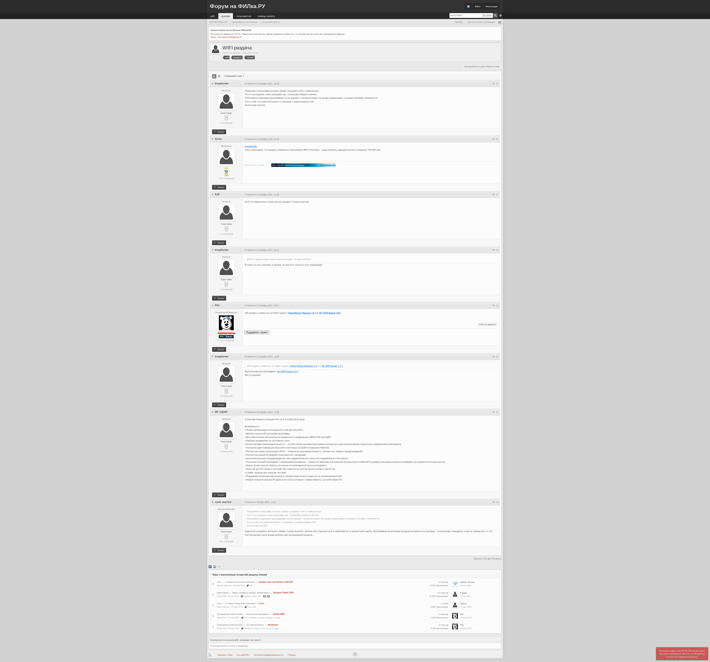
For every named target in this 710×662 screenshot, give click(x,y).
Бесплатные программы (257, 614)
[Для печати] (214, 566)
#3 (494, 194)
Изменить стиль (225, 655)
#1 (494, 83)
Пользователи (243, 16)
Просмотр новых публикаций (481, 22)
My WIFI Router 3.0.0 (329, 312)
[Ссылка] (303, 165)
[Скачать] (219, 566)
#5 (494, 305)
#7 (494, 412)
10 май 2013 (466, 618)
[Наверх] (355, 654)
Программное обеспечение (230, 614)
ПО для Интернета (255, 625)
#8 (494, 502)
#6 (494, 356)
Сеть (219, 582)
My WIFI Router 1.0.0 (332, 366)
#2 (494, 139)
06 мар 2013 (466, 628)
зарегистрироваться (231, 37)
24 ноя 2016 (465, 585)
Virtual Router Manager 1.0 (301, 312)
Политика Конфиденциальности (269, 655)
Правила (459, 22)
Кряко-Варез (223, 593)
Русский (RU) (243, 655)
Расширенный (500, 15)
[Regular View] (214, 76)
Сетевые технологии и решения (240, 582)
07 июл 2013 (466, 607)
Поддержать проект (257, 332)
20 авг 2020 (465, 596)
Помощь (292, 655)
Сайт (212, 16)
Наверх (220, 132)
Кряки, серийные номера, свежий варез (250, 593)
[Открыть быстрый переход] (500, 22)
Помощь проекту (266, 16)
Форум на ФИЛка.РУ (237, 6)
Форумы (225, 16)
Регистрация (491, 6)
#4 (494, 250)
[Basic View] (219, 76)
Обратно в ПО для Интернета (487, 559)
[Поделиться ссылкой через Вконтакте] (210, 566)
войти (213, 37)
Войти (477, 6)
